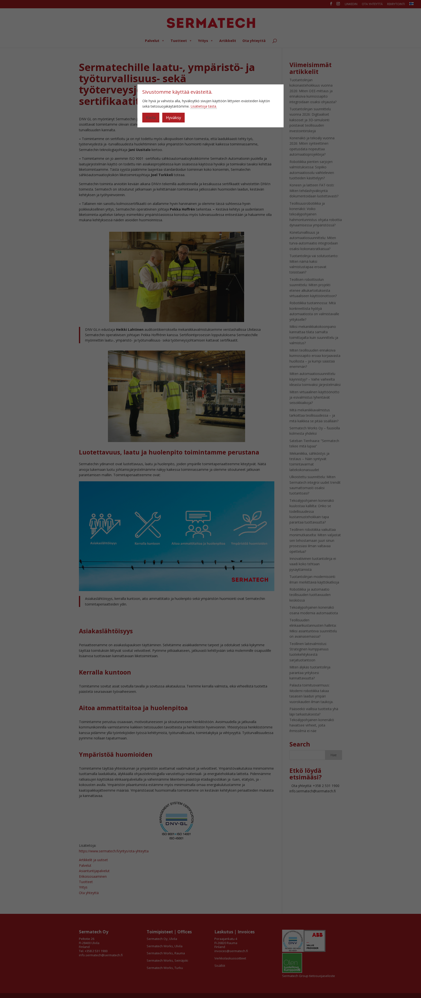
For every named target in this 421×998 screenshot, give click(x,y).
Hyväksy (173, 117)
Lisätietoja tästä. (204, 106)
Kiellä (151, 117)
